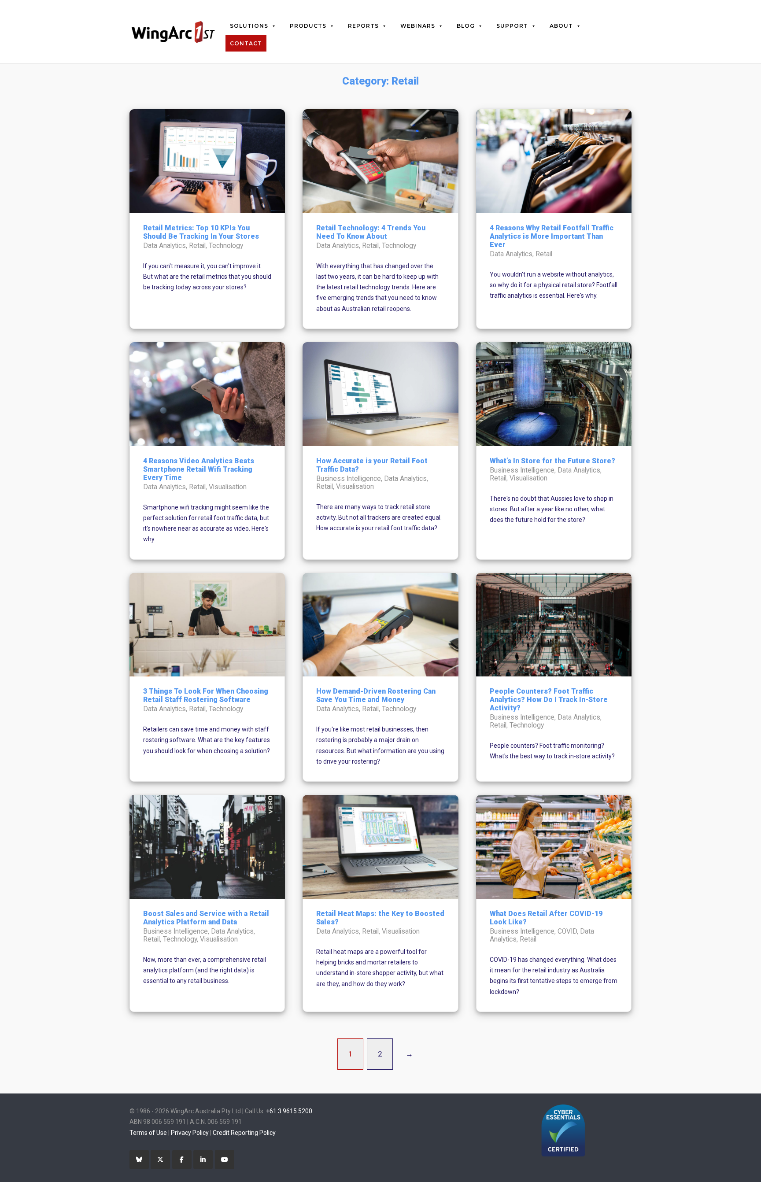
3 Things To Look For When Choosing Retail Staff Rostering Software (205, 695)
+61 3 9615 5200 (289, 1111)
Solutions (249, 25)
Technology (226, 246)
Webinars (417, 25)
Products (308, 25)
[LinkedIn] (203, 1159)
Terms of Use (148, 1132)
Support (512, 25)
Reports (363, 25)
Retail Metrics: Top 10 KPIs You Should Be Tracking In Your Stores (201, 232)
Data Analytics (164, 246)
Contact (246, 43)
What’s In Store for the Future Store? (552, 461)
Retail (197, 246)
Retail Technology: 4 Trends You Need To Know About (370, 232)
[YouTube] (224, 1159)
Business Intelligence (348, 479)
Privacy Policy (190, 1132)
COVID (567, 931)
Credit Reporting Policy (244, 1132)
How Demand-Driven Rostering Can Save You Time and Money (376, 695)
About (561, 25)
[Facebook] (182, 1159)
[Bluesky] (139, 1159)
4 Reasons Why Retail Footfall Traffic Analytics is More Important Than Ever (551, 236)
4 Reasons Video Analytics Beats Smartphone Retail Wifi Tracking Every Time (198, 469)
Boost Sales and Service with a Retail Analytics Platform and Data (206, 917)
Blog (466, 25)
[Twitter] (160, 1159)
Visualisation (228, 487)
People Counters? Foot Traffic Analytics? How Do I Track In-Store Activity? (549, 699)
